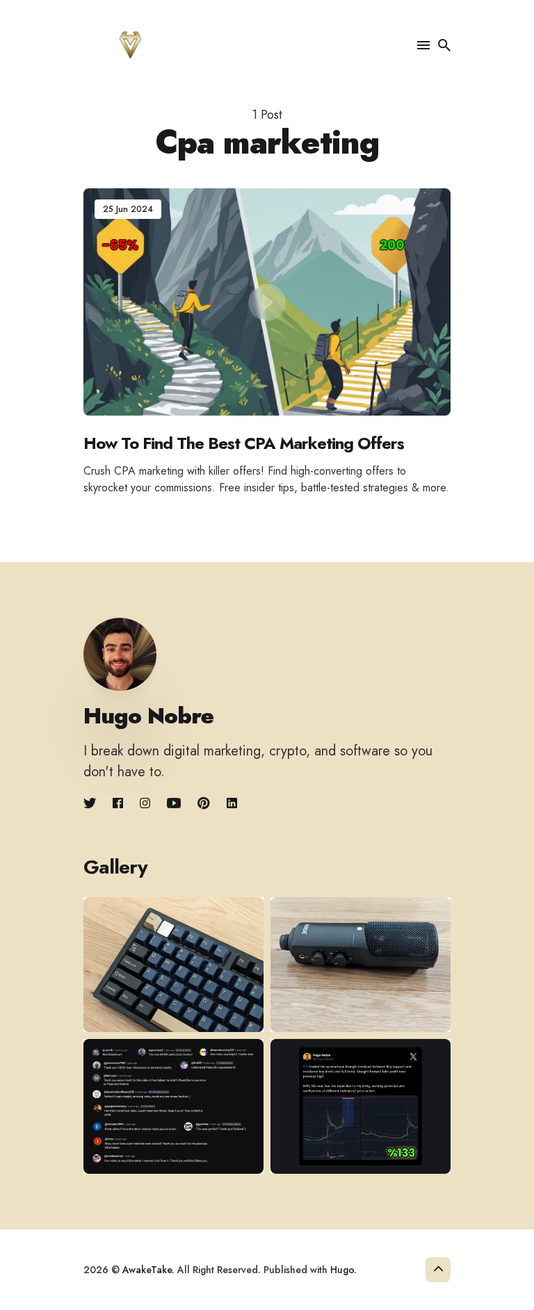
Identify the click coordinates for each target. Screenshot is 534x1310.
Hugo (342, 1270)
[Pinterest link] (204, 803)
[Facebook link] (118, 803)
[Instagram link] (145, 803)
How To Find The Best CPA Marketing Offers (243, 443)
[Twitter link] (91, 803)
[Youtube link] (174, 803)
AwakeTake (147, 1270)
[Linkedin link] (232, 803)
